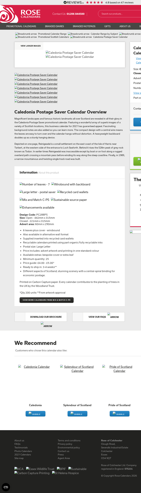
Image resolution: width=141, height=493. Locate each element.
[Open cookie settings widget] (6, 487)
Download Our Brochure (46, 317)
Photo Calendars (23, 451)
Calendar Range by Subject (104, 34)
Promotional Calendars (21, 26)
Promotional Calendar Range (52, 34)
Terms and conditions (69, 440)
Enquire (35, 413)
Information (39, 172)
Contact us (63, 451)
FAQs (17, 444)
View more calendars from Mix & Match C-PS (46, 300)
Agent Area (64, 458)
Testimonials (21, 447)
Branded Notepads (84, 26)
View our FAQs (97, 317)
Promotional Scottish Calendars (53, 37)
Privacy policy (65, 444)
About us (19, 440)
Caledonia (35, 405)
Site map (19, 458)
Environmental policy (69, 447)
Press (61, 454)
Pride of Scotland (120, 405)
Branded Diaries (54, 26)
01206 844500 (75, 13)
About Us (125, 26)
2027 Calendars (22, 454)
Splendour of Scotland (77, 405)
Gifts (107, 26)
